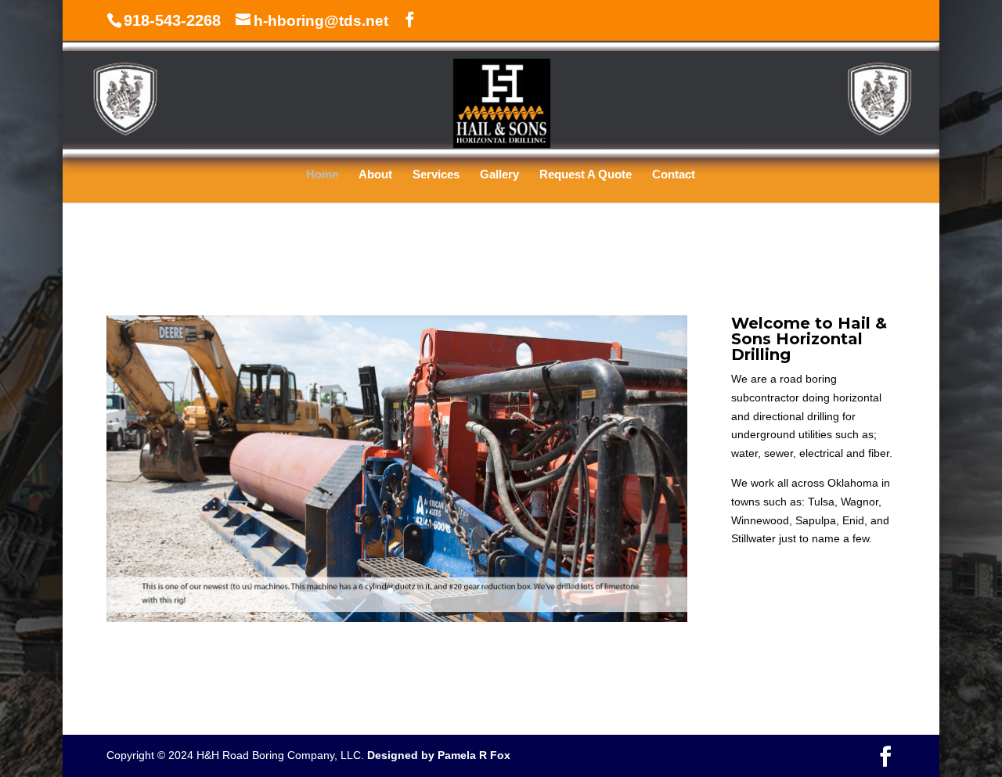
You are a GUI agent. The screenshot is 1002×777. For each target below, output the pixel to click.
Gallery (499, 175)
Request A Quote (585, 175)
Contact (673, 175)
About (375, 175)
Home (322, 175)
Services (436, 175)
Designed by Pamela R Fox (438, 755)
